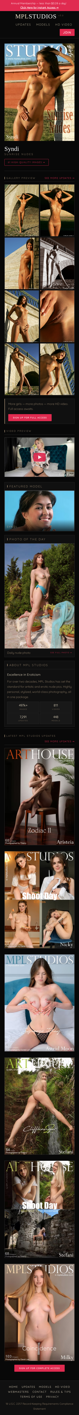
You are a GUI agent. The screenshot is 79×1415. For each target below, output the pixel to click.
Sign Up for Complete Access (39, 1368)
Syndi (11, 148)
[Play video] (39, 457)
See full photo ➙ (61, 652)
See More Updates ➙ (60, 177)
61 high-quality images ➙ (26, 162)
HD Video (63, 24)
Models (43, 24)
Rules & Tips (60, 1391)
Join (67, 32)
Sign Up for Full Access (30, 417)
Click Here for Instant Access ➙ (39, 7)
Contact (40, 1391)
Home (13, 1386)
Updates (23, 24)
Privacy (52, 1396)
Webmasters (18, 1391)
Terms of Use (31, 1396)
